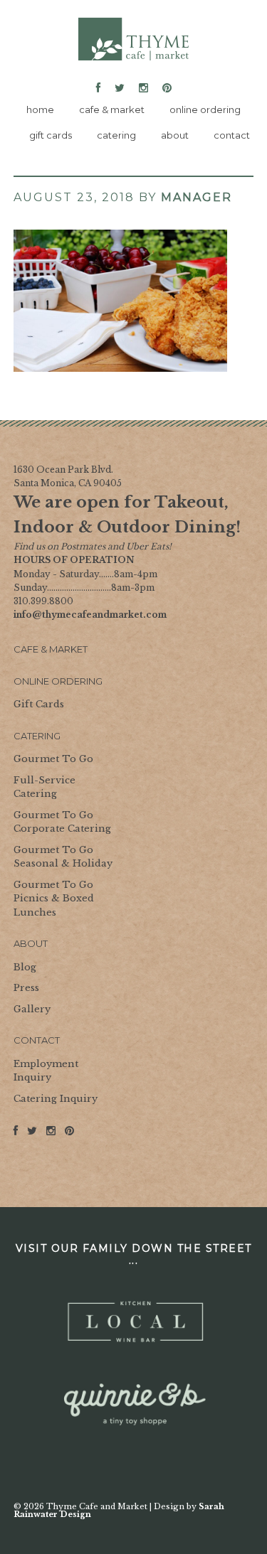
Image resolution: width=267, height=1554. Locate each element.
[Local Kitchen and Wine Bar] (134, 1322)
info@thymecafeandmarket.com (90, 614)
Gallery (32, 1009)
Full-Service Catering (44, 787)
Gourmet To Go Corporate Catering (62, 822)
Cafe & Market (51, 649)
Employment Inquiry (46, 1071)
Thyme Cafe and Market (134, 39)
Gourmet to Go (53, 759)
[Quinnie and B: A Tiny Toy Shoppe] (134, 1404)
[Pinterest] (164, 87)
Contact (37, 1040)
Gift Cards (39, 704)
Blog (25, 967)
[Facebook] (101, 87)
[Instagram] (143, 87)
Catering (37, 735)
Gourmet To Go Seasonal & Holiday (63, 857)
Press (26, 988)
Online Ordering (58, 681)
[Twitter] (119, 87)
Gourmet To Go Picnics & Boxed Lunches (54, 898)
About (31, 943)
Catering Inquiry (56, 1099)
